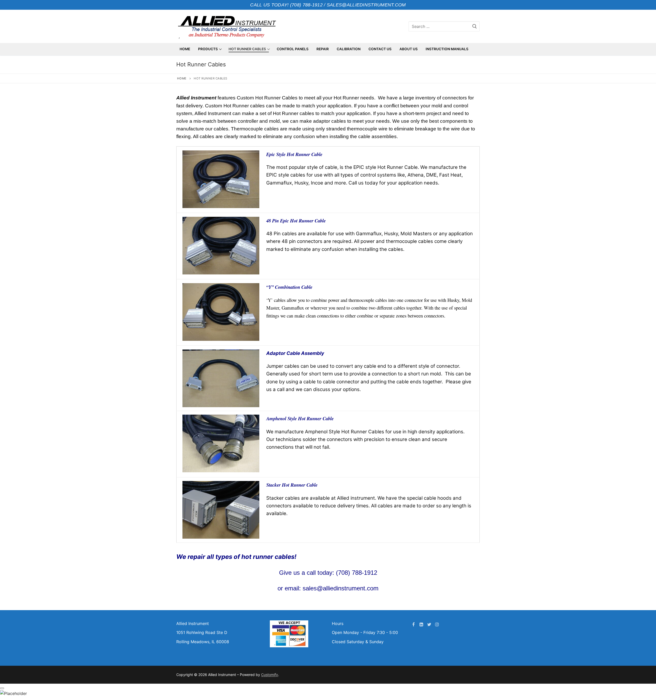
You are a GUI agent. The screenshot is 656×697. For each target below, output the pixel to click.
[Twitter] (429, 624)
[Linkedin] (421, 624)
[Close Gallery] (2, 688)
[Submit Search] (474, 26)
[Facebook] (414, 624)
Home (182, 78)
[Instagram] (437, 624)
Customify (269, 674)
